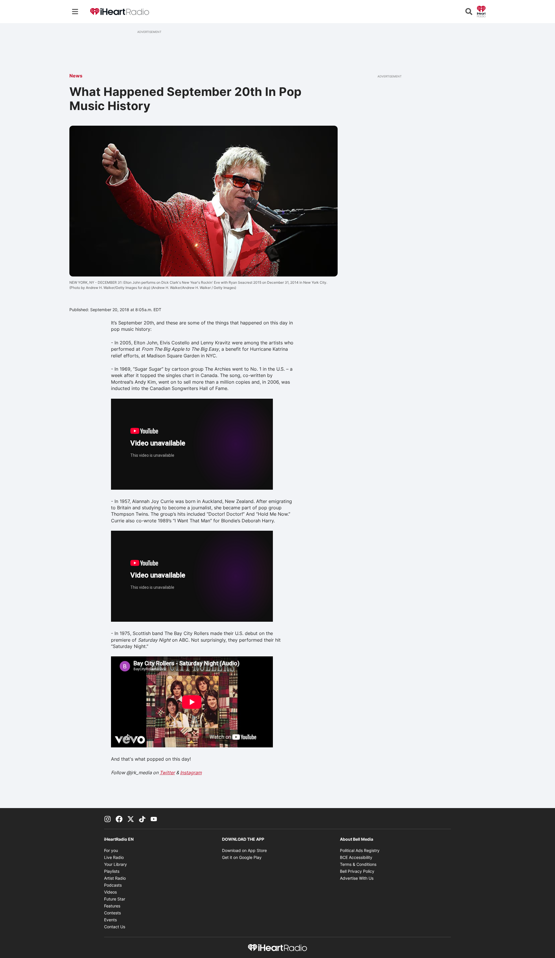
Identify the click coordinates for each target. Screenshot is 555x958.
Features (112, 905)
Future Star (114, 898)
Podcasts (113, 885)
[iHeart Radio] (481, 11)
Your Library (115, 864)
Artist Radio (115, 878)
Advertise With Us (356, 878)
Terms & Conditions (358, 864)
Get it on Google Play (242, 857)
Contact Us (114, 926)
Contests (112, 912)
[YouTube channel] (153, 818)
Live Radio (114, 857)
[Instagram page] (107, 818)
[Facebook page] (119, 818)
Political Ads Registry (360, 850)
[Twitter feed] (130, 818)
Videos (110, 892)
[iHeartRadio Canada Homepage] (119, 11)
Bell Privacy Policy (357, 871)
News (75, 76)
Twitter (167, 772)
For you (111, 850)
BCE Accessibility (356, 857)
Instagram (191, 772)
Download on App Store (244, 850)
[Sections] (75, 11)
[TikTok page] (142, 818)
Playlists (111, 871)
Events (110, 919)
